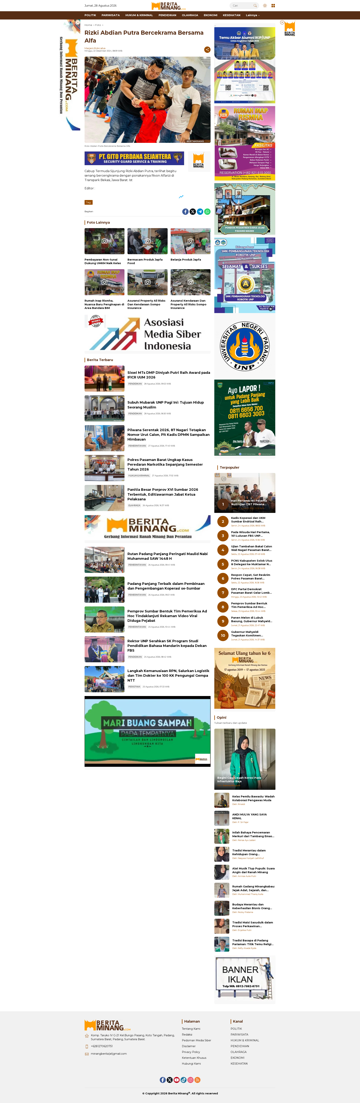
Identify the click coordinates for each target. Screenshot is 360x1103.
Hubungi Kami (191, 1063)
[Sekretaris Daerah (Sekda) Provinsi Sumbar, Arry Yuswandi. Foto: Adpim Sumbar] (104, 619)
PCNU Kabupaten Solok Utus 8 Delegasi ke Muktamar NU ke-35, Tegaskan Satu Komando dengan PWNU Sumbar (251, 562)
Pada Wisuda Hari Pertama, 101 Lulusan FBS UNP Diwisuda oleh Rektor (250, 534)
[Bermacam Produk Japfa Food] (147, 242)
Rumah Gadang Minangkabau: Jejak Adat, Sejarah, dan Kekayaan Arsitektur (253, 888)
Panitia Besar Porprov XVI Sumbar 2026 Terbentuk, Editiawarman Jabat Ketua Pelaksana (163, 494)
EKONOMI (237, 1058)
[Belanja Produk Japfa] (191, 242)
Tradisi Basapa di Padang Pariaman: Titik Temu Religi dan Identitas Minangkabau (252, 942)
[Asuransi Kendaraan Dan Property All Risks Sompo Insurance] (191, 283)
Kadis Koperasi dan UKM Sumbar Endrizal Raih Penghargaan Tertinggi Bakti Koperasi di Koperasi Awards (249, 520)
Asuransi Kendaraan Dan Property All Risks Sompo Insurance (188, 304)
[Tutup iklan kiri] (77, 22)
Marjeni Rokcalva (95, 48)
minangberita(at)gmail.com (109, 1053)
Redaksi (187, 1034)
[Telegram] (200, 211)
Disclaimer (189, 1046)
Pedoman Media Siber (196, 1040)
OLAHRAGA (134, 505)
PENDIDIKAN (135, 383)
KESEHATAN (239, 1063)
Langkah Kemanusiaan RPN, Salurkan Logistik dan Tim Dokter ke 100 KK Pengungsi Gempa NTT (168, 675)
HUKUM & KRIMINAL (139, 475)
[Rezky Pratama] (221, 908)
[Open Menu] (273, 5)
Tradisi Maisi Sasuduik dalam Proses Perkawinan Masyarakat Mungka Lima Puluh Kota (252, 924)
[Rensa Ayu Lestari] (221, 836)
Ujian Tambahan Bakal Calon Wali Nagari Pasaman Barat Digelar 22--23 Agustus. (251, 548)
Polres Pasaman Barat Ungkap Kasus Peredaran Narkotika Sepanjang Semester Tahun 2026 (165, 464)
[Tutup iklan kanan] (282, 22)
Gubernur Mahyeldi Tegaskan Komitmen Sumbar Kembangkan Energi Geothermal (251, 634)
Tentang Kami (191, 1028)
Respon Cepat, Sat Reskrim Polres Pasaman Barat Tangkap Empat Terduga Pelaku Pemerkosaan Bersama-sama (250, 577)
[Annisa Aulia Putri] (221, 872)
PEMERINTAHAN (137, 445)
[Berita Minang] (170, 5)
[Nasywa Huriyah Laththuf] (221, 854)
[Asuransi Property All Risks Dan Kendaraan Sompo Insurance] (147, 283)
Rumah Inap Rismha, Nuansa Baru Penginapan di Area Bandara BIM (104, 304)
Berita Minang (178, 1093)
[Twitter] (193, 211)
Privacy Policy (191, 1052)
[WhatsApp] (207, 211)
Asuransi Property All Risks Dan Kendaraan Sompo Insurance (146, 304)
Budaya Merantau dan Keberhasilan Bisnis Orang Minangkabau (251, 906)
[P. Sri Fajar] (221, 818)
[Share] (207, 49)
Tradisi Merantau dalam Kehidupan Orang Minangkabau (249, 852)
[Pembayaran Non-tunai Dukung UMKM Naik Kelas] (104, 242)
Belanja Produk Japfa (186, 259)
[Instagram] (191, 1080)
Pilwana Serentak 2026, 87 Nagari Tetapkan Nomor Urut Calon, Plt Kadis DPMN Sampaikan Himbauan (169, 434)
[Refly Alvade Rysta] (221, 944)
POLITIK (236, 1028)
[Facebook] (185, 211)
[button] (255, 5)
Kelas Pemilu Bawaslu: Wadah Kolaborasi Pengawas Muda (253, 798)
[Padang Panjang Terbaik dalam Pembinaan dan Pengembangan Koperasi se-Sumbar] (104, 590)
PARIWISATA (239, 1034)
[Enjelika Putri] (221, 926)
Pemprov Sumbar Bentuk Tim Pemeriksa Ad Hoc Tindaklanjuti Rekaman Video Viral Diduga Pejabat (167, 616)
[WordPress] (184, 1080)
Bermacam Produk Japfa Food (145, 261)
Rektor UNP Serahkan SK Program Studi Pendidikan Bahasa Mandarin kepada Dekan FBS (167, 646)
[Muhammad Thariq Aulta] (221, 890)
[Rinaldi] (221, 800)
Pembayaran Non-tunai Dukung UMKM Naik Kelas (103, 261)
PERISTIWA (134, 686)
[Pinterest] (177, 1080)
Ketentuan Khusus (194, 1058)
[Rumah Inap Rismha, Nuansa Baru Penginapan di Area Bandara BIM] (104, 283)
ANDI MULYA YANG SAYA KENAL (249, 816)
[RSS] (197, 1080)
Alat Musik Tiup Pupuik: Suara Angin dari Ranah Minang (253, 870)
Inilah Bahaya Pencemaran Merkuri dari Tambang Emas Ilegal (252, 834)
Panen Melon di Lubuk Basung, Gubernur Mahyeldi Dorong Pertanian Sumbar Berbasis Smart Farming (251, 619)
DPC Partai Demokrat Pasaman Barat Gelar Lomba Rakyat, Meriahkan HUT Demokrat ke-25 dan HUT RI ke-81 (251, 591)
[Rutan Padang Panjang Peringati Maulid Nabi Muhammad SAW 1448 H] (104, 560)
